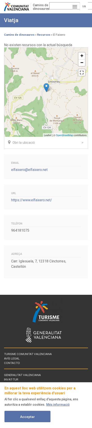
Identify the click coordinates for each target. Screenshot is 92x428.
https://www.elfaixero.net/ (31, 200)
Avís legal (12, 358)
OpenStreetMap (64, 135)
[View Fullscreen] (81, 72)
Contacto (12, 363)
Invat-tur (11, 379)
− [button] (81, 62)
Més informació (58, 404)
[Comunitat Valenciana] (17, 6)
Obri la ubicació (24, 143)
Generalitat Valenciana (22, 375)
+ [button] (81, 55)
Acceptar (27, 417)
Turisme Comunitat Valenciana (28, 354)
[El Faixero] (46, 87)
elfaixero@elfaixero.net (29, 170)
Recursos (43, 34)
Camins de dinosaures (41, 6)
